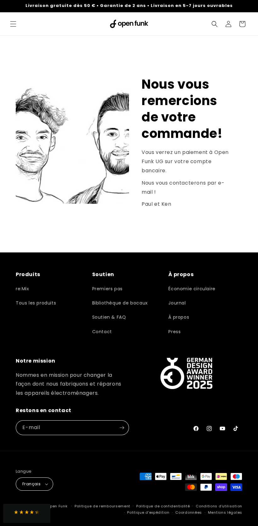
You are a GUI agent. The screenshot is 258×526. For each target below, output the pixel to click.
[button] (13, 24)
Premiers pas (107, 289)
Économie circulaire (191, 289)
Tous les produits (36, 303)
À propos (178, 317)
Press (174, 331)
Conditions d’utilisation (219, 506)
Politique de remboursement (102, 506)
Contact (102, 331)
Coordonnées (188, 512)
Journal (177, 303)
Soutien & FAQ (109, 317)
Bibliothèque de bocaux (120, 303)
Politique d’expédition (148, 512)
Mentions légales (225, 512)
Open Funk (57, 506)
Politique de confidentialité (163, 506)
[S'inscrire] (122, 427)
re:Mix (22, 289)
